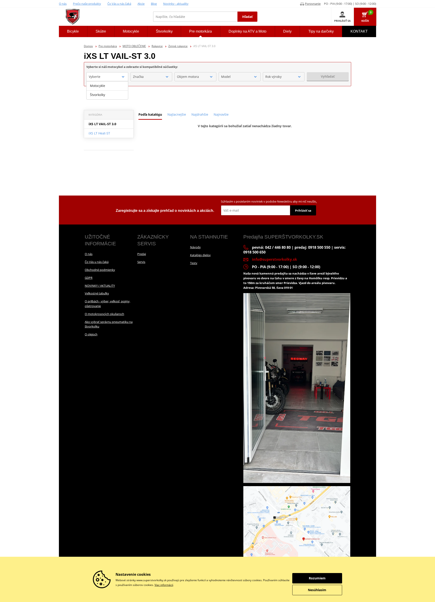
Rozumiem (317, 578)
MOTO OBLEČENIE (134, 46)
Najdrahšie (199, 114)
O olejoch (91, 334)
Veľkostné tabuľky (97, 293)
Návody (195, 247)
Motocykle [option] (97, 86)
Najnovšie (221, 114)
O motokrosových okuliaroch (104, 314)
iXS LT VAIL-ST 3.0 (102, 124)
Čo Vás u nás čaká (119, 4)
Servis (141, 262)
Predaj (141, 254)
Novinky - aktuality (175, 4)
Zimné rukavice (178, 46)
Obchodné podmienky (100, 270)
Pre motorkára (108, 46)
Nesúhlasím (317, 590)
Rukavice (157, 46)
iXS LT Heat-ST (99, 133)
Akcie (141, 4)
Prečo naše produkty (87, 4)
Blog (154, 4)
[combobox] (107, 76)
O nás (63, 4)
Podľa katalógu (150, 114)
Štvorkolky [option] (97, 95)
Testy (193, 263)
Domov (88, 46)
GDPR (88, 278)
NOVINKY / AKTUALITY (100, 286)
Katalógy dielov (200, 255)
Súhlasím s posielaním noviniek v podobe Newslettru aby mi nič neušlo (269, 201)
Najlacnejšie (176, 114)
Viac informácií (164, 585)
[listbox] (107, 90)
